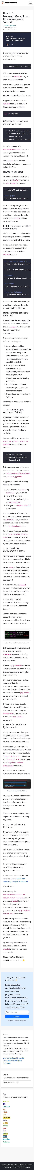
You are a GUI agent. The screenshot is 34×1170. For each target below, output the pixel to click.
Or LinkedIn (7, 1063)
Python (5, 1134)
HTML (5, 1112)
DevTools (6, 1107)
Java (4, 1115)
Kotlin (5, 1120)
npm (4, 1128)
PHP (4, 1131)
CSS (4, 1104)
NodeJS (5, 1126)
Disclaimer (26, 1167)
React (5, 1136)
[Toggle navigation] (30, 3)
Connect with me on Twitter (12, 1061)
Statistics (6, 1142)
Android (6, 1101)
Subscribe (17, 1017)
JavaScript (6, 1118)
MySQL (5, 1123)
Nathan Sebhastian (10, 25)
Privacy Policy (17, 1167)
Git (4, 1109)
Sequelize (6, 1139)
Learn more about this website (13, 1058)
